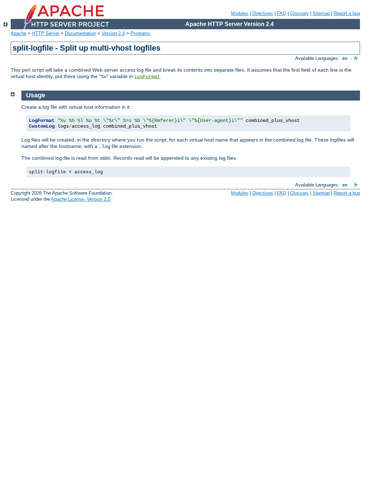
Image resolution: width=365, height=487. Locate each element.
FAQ (281, 13)
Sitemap (321, 13)
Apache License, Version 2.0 (80, 199)
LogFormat (147, 77)
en (345, 58)
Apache (18, 33)
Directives (262, 13)
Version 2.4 (113, 33)
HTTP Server (45, 33)
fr (356, 58)
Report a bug (347, 13)
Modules (239, 13)
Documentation (80, 33)
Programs (140, 33)
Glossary (299, 13)
